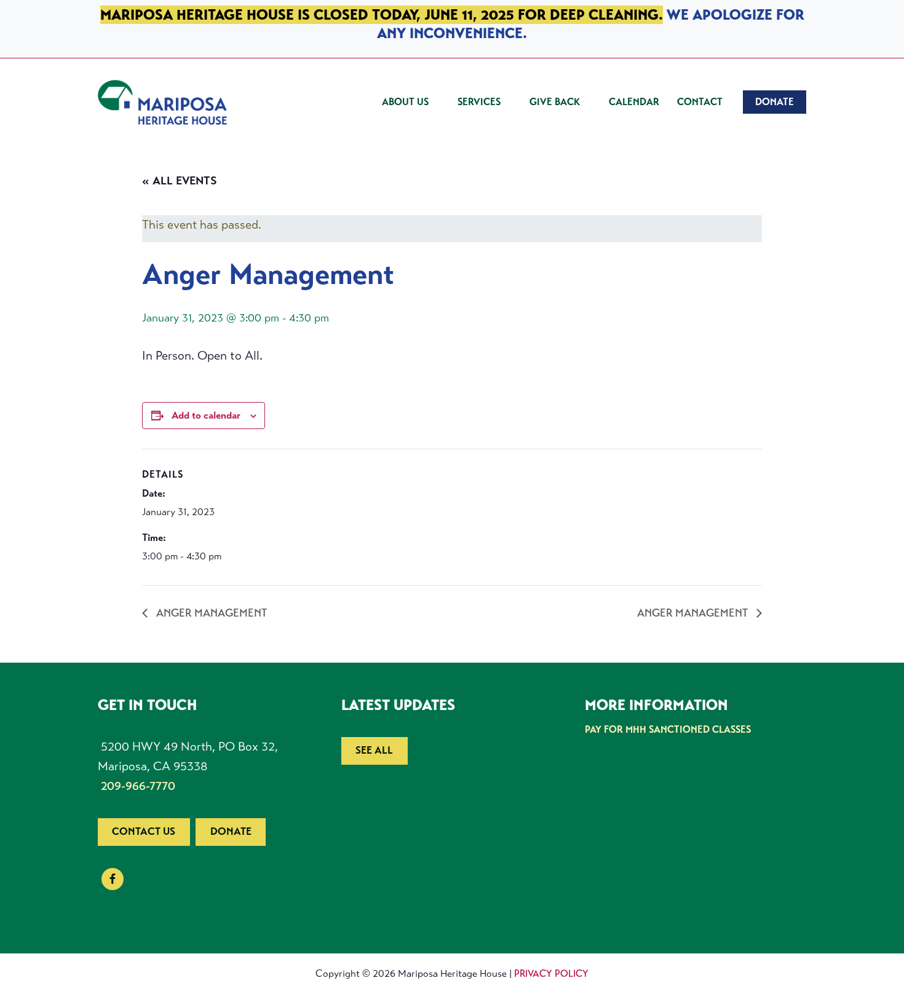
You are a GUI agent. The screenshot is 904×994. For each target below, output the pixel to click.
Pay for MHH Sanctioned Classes (668, 729)
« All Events (179, 180)
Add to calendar (206, 415)
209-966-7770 (138, 786)
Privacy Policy (551, 973)
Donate (231, 831)
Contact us (143, 831)
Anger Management (210, 613)
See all (374, 750)
